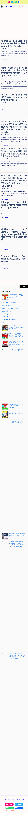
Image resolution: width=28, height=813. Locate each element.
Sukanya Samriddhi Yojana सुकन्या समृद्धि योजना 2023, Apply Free (14, 205)
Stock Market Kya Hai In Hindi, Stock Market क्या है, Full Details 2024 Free (18, 421)
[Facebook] (19, 2)
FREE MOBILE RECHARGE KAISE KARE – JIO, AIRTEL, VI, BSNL (10, 321)
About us (6, 799)
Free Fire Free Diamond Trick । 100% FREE (10, 315)
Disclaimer (20, 802)
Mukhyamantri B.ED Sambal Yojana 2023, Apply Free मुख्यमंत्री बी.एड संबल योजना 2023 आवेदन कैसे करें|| (14, 234)
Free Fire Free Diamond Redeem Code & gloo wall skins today (16, 327)
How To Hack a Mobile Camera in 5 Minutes (17, 349)
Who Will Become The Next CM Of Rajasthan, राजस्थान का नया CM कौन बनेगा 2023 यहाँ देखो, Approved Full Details (14, 180)
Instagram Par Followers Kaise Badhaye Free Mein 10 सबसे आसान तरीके (17, 296)
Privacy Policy (20, 799)
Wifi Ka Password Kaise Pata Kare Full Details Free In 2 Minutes (17, 413)
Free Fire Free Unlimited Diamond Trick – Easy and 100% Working (9, 303)
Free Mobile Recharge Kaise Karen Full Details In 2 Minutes (17, 405)
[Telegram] (12, 2)
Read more (5, 59)
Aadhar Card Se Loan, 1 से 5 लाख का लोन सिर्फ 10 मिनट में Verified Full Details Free (14, 43)
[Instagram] (9, 2)
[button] (19, 6)
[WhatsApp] (15, 2)
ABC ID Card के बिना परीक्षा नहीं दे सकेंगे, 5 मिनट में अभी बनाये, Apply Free (14, 97)
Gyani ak (8, 6)
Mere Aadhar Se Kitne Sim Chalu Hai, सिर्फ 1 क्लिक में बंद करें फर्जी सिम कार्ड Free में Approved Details (14, 71)
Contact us (12, 799)
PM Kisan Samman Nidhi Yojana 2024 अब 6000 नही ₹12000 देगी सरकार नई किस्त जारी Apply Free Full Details (14, 126)
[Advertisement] (14, 23)
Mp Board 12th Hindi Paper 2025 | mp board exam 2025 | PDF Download (10, 310)
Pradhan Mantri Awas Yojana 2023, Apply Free (14, 257)
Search (2, 284)
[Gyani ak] (2, 6)
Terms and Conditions (10, 802)
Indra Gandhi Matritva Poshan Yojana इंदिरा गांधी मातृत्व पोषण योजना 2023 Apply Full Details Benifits (14, 152)
